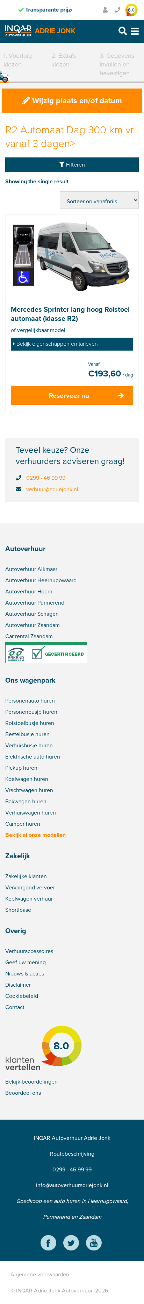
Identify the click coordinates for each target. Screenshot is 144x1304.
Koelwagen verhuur (29, 899)
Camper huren (22, 824)
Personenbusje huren (31, 712)
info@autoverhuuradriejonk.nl (72, 1185)
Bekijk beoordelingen (31, 1082)
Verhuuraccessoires (29, 951)
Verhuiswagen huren (30, 813)
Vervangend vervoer (30, 887)
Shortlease (18, 910)
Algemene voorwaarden (39, 1274)
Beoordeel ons (23, 1093)
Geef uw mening (25, 962)
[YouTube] (94, 1244)
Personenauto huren (30, 701)
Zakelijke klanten (26, 876)
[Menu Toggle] (135, 31)
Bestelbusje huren (27, 734)
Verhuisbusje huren (29, 745)
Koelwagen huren (26, 779)
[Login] (105, 10)
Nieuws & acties (24, 974)
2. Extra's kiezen (63, 60)
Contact (14, 1007)
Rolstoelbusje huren (29, 723)
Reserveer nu (69, 395)
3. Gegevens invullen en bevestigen (117, 64)
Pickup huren (21, 768)
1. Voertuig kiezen (17, 60)
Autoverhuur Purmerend (34, 603)
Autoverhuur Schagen (32, 614)
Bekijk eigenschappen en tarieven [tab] (57, 344)
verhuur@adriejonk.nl (52, 489)
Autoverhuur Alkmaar (31, 569)
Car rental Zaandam (29, 636)
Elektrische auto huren (32, 757)
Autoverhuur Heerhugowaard (41, 580)
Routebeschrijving (72, 1154)
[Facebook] (48, 1244)
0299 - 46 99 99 (45, 478)
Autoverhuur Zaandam (32, 625)
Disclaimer (18, 985)
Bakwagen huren (25, 801)
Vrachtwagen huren (29, 790)
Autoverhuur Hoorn (28, 591)
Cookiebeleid (21, 996)
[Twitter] (71, 1244)
